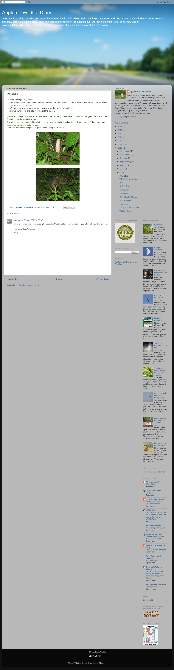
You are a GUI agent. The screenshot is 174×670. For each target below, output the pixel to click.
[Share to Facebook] (72, 207)
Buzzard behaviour (158, 296)
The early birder (153, 526)
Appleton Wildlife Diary (26, 12)
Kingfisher (158, 225)
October (124, 158)
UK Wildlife (151, 510)
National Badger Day (159, 319)
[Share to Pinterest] (75, 207)
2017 (120, 134)
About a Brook (152, 482)
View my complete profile (125, 117)
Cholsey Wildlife (153, 491)
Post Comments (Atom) (29, 285)
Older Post (102, 279)
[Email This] (64, 207)
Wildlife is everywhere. (129, 179)
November (125, 155)
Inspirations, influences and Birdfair (160, 272)
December (125, 151)
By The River (125, 186)
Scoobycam (124, 190)
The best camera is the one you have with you (160, 371)
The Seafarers (151, 561)
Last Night (123, 204)
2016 (120, 137)
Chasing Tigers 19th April (156, 550)
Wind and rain (125, 211)
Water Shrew (151, 484)
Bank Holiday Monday (128, 197)
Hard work (150, 493)
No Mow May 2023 (153, 539)
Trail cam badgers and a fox (160, 345)
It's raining (123, 193)
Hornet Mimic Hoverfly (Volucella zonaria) (155, 503)
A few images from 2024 (155, 528)
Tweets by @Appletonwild (154, 472)
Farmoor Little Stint (153, 587)
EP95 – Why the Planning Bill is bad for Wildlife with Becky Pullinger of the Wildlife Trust (156, 515)
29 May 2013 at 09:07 (33, 220)
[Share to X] (70, 207)
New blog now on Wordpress (160, 444)
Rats (121, 183)
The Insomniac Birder (156, 585)
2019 (120, 127)
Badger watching (158, 249)
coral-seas (18, 220)
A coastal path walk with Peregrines (160, 395)
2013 (120, 148)
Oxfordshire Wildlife (155, 499)
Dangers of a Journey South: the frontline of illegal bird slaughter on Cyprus (155, 574)
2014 (120, 144)
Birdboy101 (148, 600)
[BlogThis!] (67, 207)
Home (58, 279)
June (122, 172)
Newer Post (13, 279)
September (125, 162)
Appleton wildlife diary (140, 92)
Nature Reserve (126, 201)
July (122, 169)
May (122, 176)
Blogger (102, 663)
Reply (15, 233)
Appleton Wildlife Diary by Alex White (155, 535)
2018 (120, 130)
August (123, 165)
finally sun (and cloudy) (129, 208)
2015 (120, 141)
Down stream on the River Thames (160, 420)
